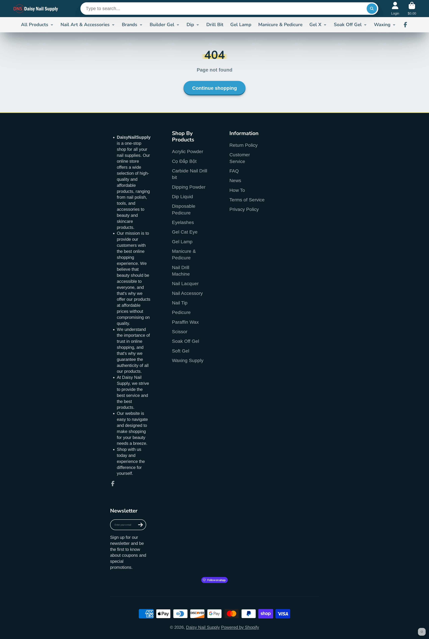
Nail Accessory (187, 293)
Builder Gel (162, 24)
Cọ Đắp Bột (184, 161)
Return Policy (243, 145)
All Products (34, 24)
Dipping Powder (188, 187)
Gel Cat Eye (185, 232)
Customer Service (239, 158)
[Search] (372, 9)
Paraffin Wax (185, 322)
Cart (412, 8)
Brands (129, 24)
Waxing (382, 24)
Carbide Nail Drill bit (189, 174)
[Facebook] (405, 24)
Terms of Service (247, 199)
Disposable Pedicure (183, 209)
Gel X (315, 24)
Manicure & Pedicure (280, 24)
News (235, 180)
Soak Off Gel (348, 24)
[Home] (36, 8)
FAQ (234, 171)
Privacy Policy (244, 209)
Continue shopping (214, 88)
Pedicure (181, 312)
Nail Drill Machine (181, 271)
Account (395, 8)
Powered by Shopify (240, 627)
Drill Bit (214, 24)
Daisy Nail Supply (203, 627)
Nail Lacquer (185, 283)
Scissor (179, 331)
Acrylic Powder (187, 151)
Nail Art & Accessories (85, 24)
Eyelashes (183, 222)
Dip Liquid (182, 196)
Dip (190, 24)
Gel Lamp (240, 24)
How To (237, 190)
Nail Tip (180, 302)
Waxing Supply (187, 360)
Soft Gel (180, 351)
